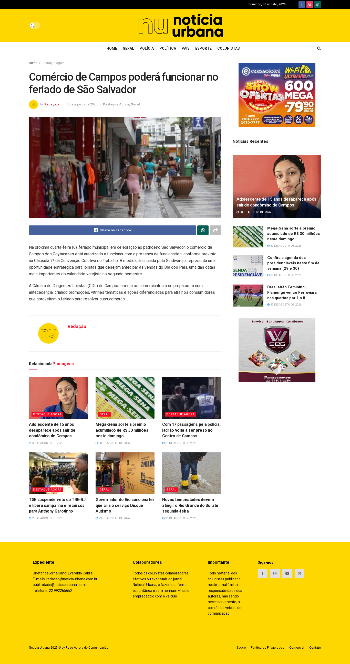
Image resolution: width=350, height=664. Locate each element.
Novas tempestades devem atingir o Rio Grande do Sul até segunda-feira (190, 505)
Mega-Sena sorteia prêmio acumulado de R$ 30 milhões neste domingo (122, 430)
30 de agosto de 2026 (47, 443)
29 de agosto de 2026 (180, 443)
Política (167, 48)
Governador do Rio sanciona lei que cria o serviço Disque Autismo (124, 505)
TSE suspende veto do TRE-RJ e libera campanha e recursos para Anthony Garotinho (57, 505)
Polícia (147, 48)
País (186, 48)
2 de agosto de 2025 (82, 104)
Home (112, 48)
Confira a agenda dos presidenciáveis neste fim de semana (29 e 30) (293, 263)
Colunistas (228, 48)
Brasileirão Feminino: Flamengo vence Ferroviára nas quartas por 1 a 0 (292, 292)
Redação (51, 104)
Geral (128, 48)
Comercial (296, 647)
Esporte (203, 48)
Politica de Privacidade (267, 647)
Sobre (241, 647)
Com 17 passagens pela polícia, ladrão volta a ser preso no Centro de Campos (191, 430)
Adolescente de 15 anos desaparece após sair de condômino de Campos (52, 430)
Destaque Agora (53, 63)
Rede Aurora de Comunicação (87, 647)
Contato (315, 647)
